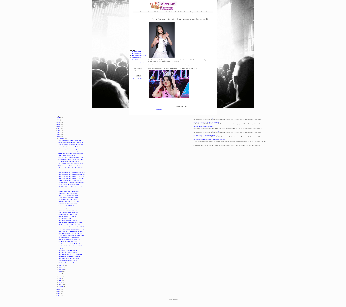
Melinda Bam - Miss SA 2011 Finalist (67, 205)
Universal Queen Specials (138, 62)
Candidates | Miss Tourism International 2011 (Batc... (71, 159)
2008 (58, 293)
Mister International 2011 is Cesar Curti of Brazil (70, 168)
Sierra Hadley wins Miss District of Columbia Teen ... (71, 229)
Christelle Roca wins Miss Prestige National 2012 (70, 142)
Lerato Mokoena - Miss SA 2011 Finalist (68, 210)
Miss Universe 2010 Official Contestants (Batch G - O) (206, 131)
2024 (58, 120)
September (61, 269)
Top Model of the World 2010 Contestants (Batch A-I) (205, 144)
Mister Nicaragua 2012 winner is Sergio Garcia (69, 149)
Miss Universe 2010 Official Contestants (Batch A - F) (205, 135)
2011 (58, 136)
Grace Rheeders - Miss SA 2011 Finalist (68, 212)
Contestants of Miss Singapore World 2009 (203, 126)
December (61, 138)
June (60, 276)
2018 (58, 124)
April (60, 280)
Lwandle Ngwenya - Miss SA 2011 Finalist (68, 208)
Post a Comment (159, 109)
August (60, 271)
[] (136, 78)
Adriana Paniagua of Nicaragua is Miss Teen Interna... (71, 235)
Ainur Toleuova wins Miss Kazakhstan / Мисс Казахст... (71, 189)
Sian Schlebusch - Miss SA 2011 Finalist (68, 197)
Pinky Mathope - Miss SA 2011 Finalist (67, 203)
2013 (58, 132)
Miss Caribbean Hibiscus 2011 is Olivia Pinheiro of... (71, 225)
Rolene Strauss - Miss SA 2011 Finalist (67, 199)
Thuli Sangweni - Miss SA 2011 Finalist (67, 193)
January (61, 286)
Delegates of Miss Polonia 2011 (66, 218)
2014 (58, 130)
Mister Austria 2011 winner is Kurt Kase (67, 220)
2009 (58, 291)
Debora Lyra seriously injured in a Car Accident (70, 140)
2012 (58, 134)
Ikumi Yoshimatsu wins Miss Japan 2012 (68, 260)
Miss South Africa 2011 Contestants (67, 216)
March (60, 282)
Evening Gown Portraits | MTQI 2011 (67, 155)
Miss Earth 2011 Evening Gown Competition (69, 256)
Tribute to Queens (136, 61)
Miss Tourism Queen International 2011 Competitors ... (71, 176)
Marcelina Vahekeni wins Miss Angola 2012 (69, 239)
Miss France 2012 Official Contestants (67, 252)
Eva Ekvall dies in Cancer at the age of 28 (68, 161)
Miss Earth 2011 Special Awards (66, 262)
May (60, 278)
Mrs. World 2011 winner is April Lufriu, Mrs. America (70, 163)
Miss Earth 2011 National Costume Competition (70, 254)
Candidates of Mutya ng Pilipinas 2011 (67, 250)
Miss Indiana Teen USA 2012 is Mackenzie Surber (70, 231)
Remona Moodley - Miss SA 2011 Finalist (68, 201)
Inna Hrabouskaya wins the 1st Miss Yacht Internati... (71, 243)
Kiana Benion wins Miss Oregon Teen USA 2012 (70, 233)
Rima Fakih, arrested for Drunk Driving (67, 241)
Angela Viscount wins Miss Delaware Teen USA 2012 (71, 227)
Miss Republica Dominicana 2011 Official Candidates (206, 122)
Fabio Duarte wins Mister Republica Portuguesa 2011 (71, 222)
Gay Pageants (135, 59)
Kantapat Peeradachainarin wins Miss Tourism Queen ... (72, 146)
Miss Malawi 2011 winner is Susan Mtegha (68, 151)
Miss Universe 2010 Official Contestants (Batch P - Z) (205, 118)
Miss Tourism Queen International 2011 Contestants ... (71, 174)
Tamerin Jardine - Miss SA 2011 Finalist (68, 195)
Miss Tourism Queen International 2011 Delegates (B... (71, 172)
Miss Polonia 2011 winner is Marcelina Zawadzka (70, 187)
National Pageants (136, 53)
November (61, 265)
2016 (58, 126)
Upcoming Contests (136, 51)
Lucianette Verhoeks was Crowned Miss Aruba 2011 (71, 170)
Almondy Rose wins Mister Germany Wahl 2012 (70, 180)
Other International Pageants (139, 55)
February (61, 284)
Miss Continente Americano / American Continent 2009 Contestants (209, 139)
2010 (58, 289)
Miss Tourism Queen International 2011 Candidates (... (71, 178)
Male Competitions (136, 57)
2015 (58, 128)
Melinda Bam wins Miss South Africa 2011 (68, 184)
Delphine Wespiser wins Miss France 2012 (68, 237)
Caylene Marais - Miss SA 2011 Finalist (67, 214)
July (60, 274)
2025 (58, 118)
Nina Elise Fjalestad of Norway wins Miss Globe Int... (71, 144)
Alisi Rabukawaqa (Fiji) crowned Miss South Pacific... (71, 182)
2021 (58, 122)
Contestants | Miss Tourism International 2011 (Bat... (71, 157)
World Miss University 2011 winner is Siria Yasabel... (71, 165)
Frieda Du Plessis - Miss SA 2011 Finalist (68, 191)
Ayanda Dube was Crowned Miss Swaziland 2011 (70, 153)
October (61, 267)
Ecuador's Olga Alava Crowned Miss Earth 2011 (70, 246)
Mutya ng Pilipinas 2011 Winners (66, 248)
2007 (58, 295)
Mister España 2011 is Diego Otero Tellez (68, 258)
